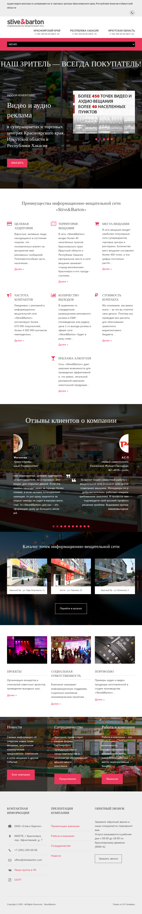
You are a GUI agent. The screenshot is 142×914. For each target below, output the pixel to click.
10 (88, 526)
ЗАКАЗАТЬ (17, 162)
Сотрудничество (61, 845)
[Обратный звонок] (132, 13)
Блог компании (21, 774)
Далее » (19, 269)
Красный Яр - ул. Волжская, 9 (115, 590)
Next (136, 477)
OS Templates (128, 904)
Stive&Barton (50, 904)
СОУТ (18, 879)
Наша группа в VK (25, 869)
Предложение (67, 778)
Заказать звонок (108, 858)
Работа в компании (62, 835)
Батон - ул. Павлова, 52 (71, 590)
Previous (6, 477)
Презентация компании (65, 826)
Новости (56, 855)
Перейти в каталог (71, 608)
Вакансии (112, 778)
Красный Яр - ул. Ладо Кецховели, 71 (27, 590)
